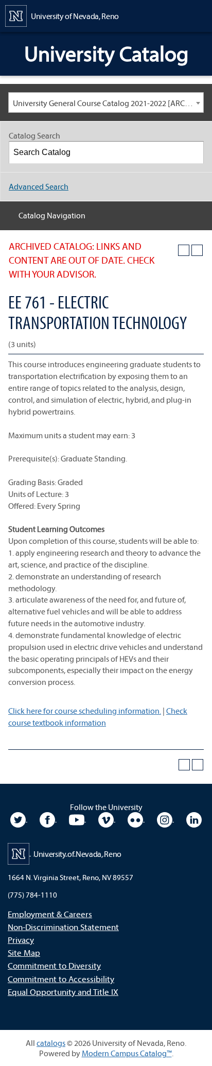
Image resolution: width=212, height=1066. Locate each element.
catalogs (51, 1043)
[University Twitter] (18, 818)
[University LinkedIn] (194, 818)
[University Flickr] (136, 818)
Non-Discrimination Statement (63, 926)
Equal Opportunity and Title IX (63, 991)
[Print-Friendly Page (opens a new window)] (183, 250)
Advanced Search (38, 186)
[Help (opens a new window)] (197, 250)
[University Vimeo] (106, 818)
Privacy (21, 939)
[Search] (193, 152)
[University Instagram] (165, 818)
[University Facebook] (48, 818)
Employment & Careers (50, 913)
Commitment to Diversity (54, 965)
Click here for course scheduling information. (84, 711)
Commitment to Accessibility (61, 978)
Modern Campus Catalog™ (127, 1053)
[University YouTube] (77, 818)
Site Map (24, 952)
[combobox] (106, 102)
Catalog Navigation (52, 215)
